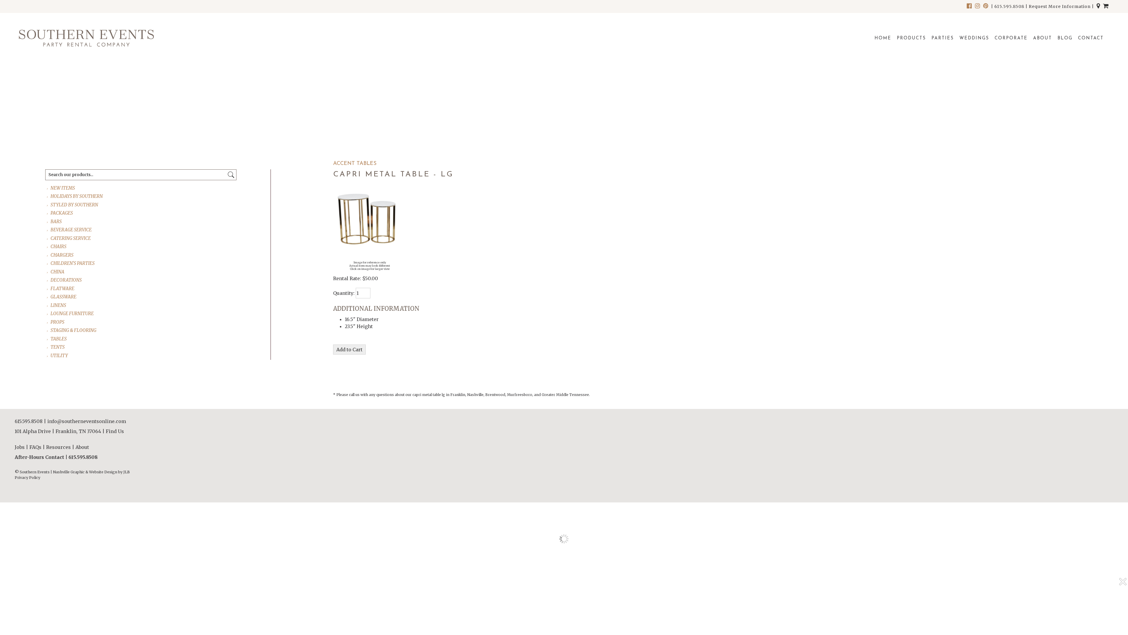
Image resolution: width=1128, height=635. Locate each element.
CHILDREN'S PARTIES (73, 263)
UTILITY (59, 355)
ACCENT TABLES (355, 163)
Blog (1065, 38)
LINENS (58, 305)
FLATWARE (62, 288)
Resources (58, 447)
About (1042, 38)
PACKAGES (62, 213)
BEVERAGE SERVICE (71, 230)
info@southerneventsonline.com (86, 421)
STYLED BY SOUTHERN (74, 205)
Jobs (20, 447)
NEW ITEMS (63, 188)
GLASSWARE (63, 297)
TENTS (58, 347)
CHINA (57, 272)
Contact (1091, 38)
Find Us (115, 431)
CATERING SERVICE (71, 238)
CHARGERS (62, 255)
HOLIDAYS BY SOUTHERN (77, 196)
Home (882, 38)
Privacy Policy (27, 477)
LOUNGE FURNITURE (72, 313)
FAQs (35, 447)
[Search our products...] (231, 174)
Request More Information (1060, 6)
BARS (56, 221)
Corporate (1011, 38)
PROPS (57, 322)
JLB (126, 472)
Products (911, 38)
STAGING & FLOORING (73, 330)
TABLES (59, 339)
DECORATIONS (66, 280)
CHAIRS (58, 246)
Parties (942, 38)
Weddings (974, 38)
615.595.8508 (1009, 6)
